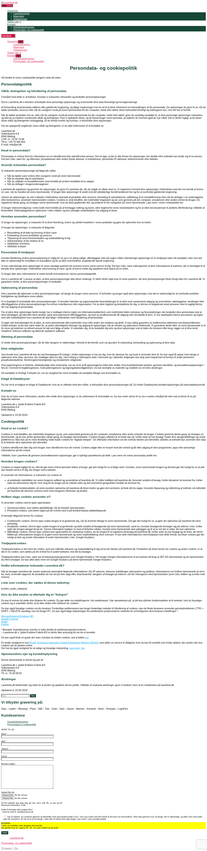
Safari (4, 621)
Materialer (18, 16)
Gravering (12, 11)
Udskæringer (20, 19)
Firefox (5, 624)
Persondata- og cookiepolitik (28, 30)
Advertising (74, 642)
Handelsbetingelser (23, 27)
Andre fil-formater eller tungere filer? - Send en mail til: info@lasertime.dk (17, 810)
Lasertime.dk (16, 838)
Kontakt (11, 24)
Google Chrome (9, 619)
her (86, 637)
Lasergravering (21, 13)
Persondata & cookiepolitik (21, 724)
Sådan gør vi (14, 22)
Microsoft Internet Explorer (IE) (17, 616)
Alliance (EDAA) (89, 642)
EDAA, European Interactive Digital (48, 642)
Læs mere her (77, 648)
